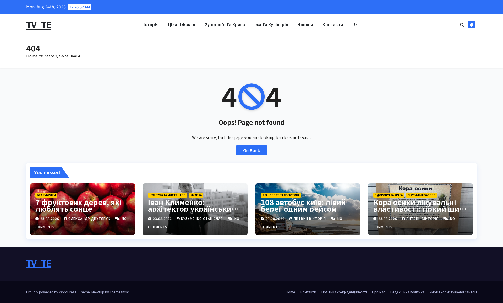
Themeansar (119, 291)
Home (32, 56)
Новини (305, 24)
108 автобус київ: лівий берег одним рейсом (303, 205)
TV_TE (38, 24)
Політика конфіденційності (344, 291)
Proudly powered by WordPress (51, 291)
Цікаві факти (181, 24)
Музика (196, 195)
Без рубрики (46, 195)
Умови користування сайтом (453, 291)
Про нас (378, 291)
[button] (462, 25)
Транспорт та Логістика (280, 195)
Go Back (251, 150)
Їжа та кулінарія (271, 24)
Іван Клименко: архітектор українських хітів (192, 208)
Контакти (332, 24)
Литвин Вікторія (310, 218)
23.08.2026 (50, 218)
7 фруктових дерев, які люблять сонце (78, 205)
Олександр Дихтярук (89, 218)
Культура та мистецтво (167, 195)
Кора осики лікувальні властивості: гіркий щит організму (418, 208)
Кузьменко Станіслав (202, 218)
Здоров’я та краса (225, 24)
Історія (151, 24)
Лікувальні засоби (421, 195)
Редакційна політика (407, 291)
